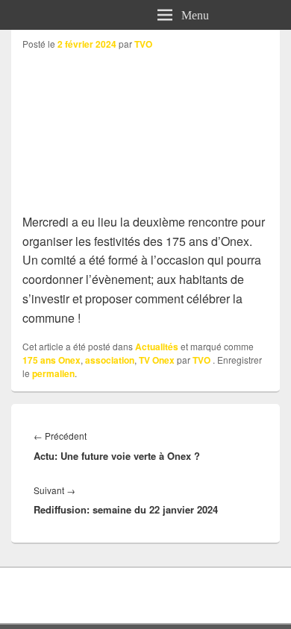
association (109, 360)
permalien (53, 373)
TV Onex (157, 360)
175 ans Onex (51, 360)
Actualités (156, 346)
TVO (143, 44)
